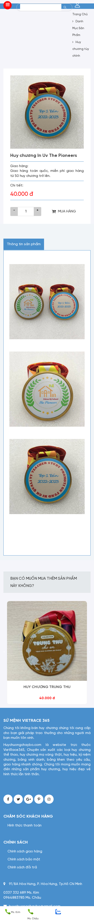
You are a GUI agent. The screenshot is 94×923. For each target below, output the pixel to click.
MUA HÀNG (67, 211)
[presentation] (4, 652)
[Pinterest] (38, 799)
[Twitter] (18, 799)
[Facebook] (8, 799)
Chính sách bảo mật (24, 859)
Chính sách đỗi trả (22, 867)
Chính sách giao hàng (25, 851)
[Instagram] (49, 799)
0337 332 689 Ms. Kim (21, 893)
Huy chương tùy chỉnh (80, 49)
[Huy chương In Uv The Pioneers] (47, 112)
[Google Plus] (28, 799)
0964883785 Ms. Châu (22, 898)
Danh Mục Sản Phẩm (78, 28)
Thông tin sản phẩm (24, 244)
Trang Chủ (80, 14)
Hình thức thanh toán (25, 825)
